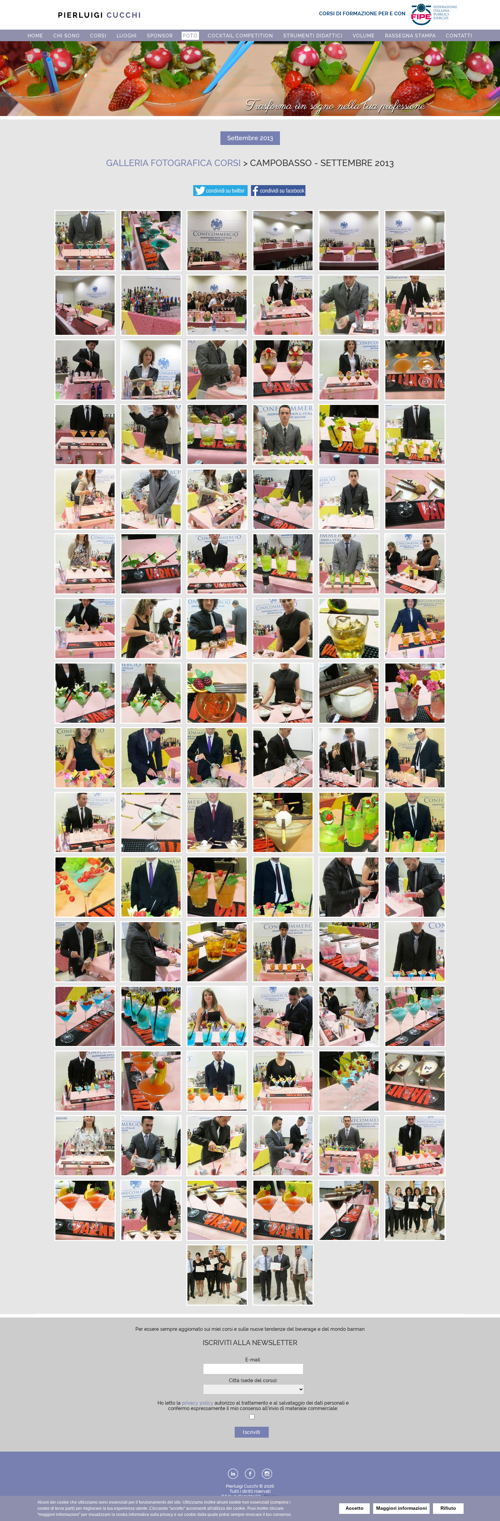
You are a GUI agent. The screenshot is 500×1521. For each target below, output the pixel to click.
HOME (35, 35)
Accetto (355, 1508)
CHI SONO (66, 35)
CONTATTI (459, 35)
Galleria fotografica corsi (173, 163)
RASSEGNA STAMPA (410, 35)
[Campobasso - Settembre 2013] (85, 268)
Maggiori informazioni (401, 1508)
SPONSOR (160, 35)
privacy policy (197, 1403)
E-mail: (253, 1359)
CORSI (98, 35)
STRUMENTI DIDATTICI (313, 35)
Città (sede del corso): (253, 1380)
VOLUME (364, 35)
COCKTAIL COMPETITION (240, 35)
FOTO (190, 35)
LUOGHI (127, 35)
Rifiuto (448, 1508)
